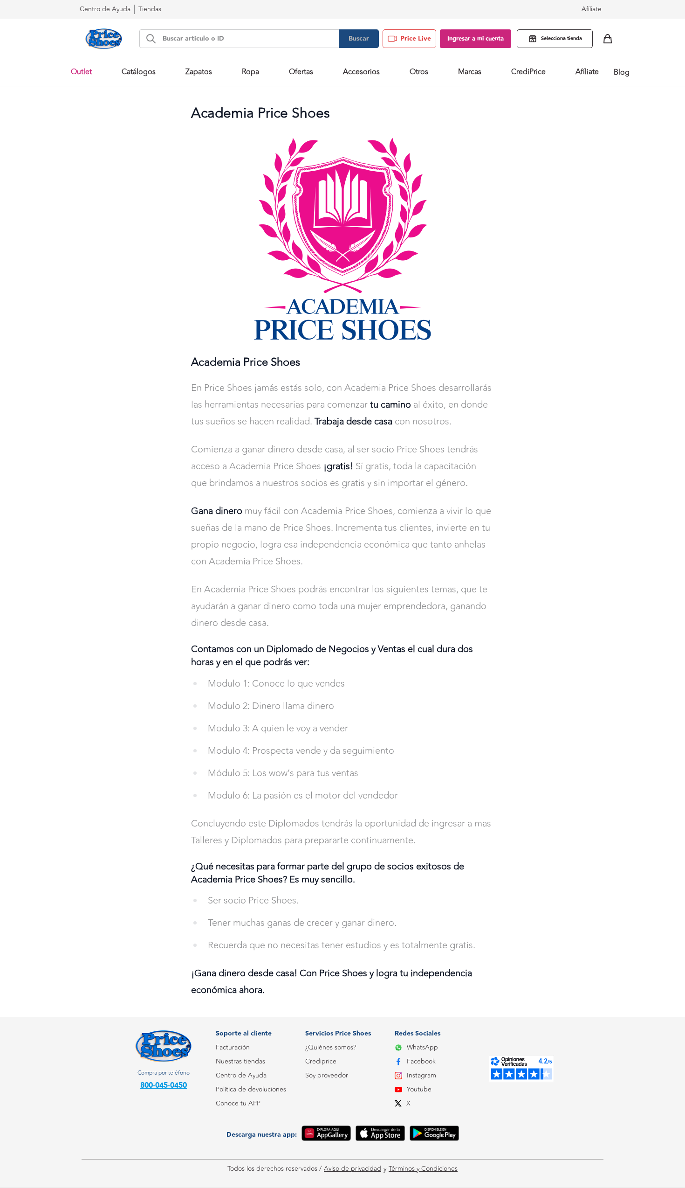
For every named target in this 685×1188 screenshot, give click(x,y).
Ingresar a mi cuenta (475, 38)
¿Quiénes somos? (330, 1047)
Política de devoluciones (251, 1089)
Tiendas (149, 9)
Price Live (415, 39)
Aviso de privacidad (352, 1169)
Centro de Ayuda (241, 1075)
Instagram (421, 1075)
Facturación (233, 1047)
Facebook (421, 1061)
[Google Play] (434, 1134)
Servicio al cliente (241, 1145)
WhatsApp (422, 1047)
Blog (622, 72)
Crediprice (320, 1061)
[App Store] (380, 1134)
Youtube (419, 1089)
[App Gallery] (326, 1134)
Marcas (469, 71)
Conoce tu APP (238, 1103)
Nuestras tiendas (240, 1061)
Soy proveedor (326, 1075)
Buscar (359, 39)
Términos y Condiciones (423, 1169)
